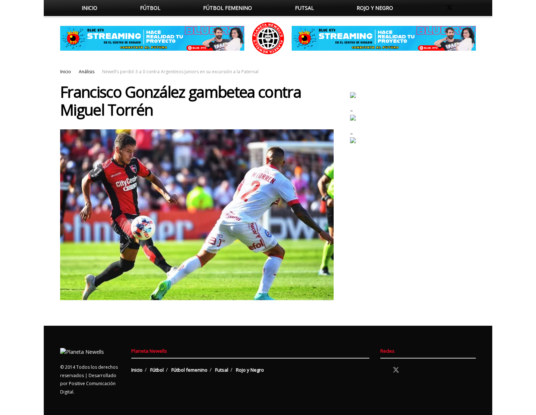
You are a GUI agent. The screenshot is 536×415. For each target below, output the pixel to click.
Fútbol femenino (227, 7)
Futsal (304, 7)
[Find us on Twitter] (450, 8)
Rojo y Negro (375, 7)
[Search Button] (422, 8)
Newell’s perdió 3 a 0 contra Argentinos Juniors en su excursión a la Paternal (180, 71)
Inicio (89, 7)
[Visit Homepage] (268, 38)
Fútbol (150, 7)
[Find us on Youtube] (473, 8)
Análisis (86, 71)
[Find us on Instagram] (462, 8)
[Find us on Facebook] (437, 8)
